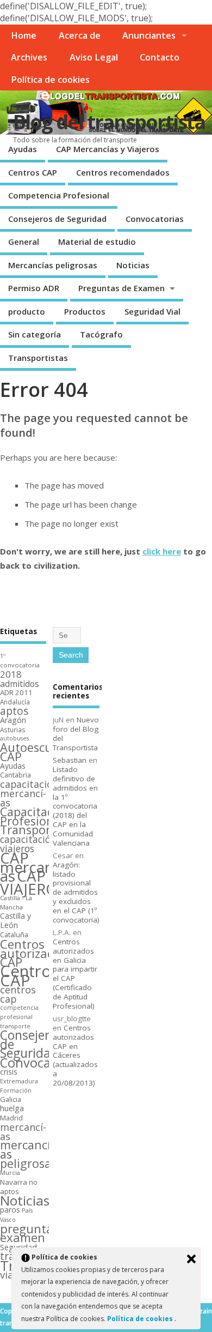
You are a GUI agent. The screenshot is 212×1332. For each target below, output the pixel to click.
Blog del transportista (109, 122)
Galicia (10, 1099)
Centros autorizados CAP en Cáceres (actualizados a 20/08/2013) (75, 1055)
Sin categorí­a (34, 334)
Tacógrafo (101, 334)
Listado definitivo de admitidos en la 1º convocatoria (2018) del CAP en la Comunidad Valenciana (75, 805)
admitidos (19, 684)
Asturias (13, 729)
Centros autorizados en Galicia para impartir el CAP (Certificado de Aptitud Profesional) (75, 974)
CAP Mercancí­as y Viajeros (107, 148)
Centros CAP (32, 172)
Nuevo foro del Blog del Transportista (76, 733)
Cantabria (15, 775)
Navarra (13, 1182)
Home (23, 35)
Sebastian (69, 760)
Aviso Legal (94, 57)
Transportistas (38, 357)
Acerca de (80, 35)
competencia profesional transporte (19, 1017)
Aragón (13, 720)
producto (26, 311)
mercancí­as (23, 1131)
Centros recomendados (123, 172)
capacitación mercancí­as (29, 793)
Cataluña (14, 934)
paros (10, 1209)
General (23, 241)
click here (161, 551)
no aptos (19, 1187)
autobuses (14, 738)
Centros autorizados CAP (34, 953)
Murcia (10, 1172)
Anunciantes (149, 35)
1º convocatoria (20, 660)
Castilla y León (15, 920)
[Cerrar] (191, 1259)
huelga (12, 1108)
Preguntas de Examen (121, 287)
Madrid (11, 1118)
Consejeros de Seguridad (57, 218)
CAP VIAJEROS (33, 882)
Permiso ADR (33, 287)
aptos (14, 711)
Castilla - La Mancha (16, 902)
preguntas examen (29, 1233)
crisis (8, 1071)
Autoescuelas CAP (37, 751)
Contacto (159, 57)
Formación (16, 1090)
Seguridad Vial (152, 311)
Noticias (132, 265)
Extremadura (19, 1081)
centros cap (18, 994)
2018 (11, 674)
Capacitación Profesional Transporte (35, 821)
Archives (29, 57)
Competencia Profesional (58, 195)
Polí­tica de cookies (50, 80)
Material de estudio (97, 241)
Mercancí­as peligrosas (52, 265)
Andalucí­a (15, 701)
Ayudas (22, 148)
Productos (84, 311)
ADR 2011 (16, 692)
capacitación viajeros (28, 844)
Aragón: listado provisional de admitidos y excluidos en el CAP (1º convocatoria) (76, 892)
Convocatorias (155, 218)
